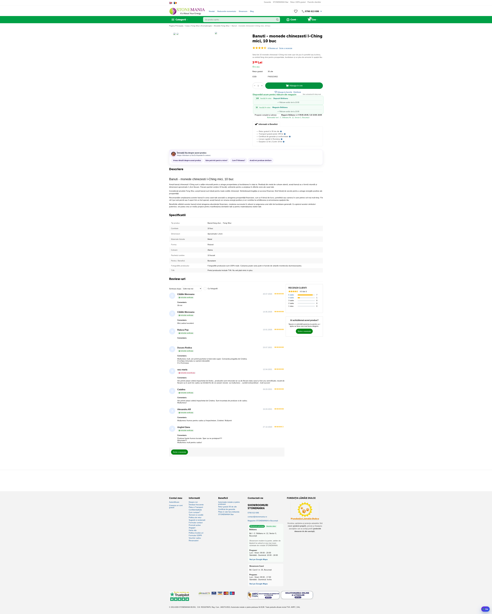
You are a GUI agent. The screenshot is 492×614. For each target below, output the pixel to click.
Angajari (192, 528)
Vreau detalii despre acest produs (187, 160)
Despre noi (193, 502)
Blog (252, 11)
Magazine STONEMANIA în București (263, 521)
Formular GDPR (195, 535)
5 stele (291, 295)
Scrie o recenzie (285, 48)
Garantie (267, 2)
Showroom (243, 11)
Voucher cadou (195, 538)
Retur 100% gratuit (298, 2)
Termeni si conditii (196, 515)
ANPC (293, 607)
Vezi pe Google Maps (258, 559)
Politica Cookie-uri (196, 533)
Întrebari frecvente (196, 505)
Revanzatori (193, 540)
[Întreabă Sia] (485, 609)
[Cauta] (277, 19)
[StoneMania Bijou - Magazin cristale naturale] (187, 11)
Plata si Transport (196, 507)
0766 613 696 (312, 11)
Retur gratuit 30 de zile (227, 507)
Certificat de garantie (226, 509)
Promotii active (195, 525)
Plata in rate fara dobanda (228, 512)
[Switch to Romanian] (175, 2)
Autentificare (174, 502)
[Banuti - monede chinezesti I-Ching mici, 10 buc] (216, 33)
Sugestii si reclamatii (197, 520)
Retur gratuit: (257, 71)
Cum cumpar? (194, 512)
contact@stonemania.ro (257, 517)
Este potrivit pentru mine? (216, 160)
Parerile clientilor (314, 2)
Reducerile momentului (226, 11)
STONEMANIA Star (280, 2)
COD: (254, 77)
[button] (297, 92)
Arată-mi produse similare (260, 160)
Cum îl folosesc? (238, 160)
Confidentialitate (195, 510)
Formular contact (196, 523)
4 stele (291, 298)
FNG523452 (273, 77)
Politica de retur (195, 517)
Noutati (212, 11)
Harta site (193, 530)
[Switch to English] (170, 2)
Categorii (181, 20)
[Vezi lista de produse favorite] (296, 13)
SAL (298, 607)
